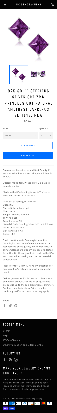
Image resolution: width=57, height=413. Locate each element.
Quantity (43, 129)
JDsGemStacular (28, 4)
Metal (5, 129)
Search (6, 330)
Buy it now (28, 155)
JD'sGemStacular (12, 340)
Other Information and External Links (23, 344)
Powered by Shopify (33, 398)
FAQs (5, 335)
